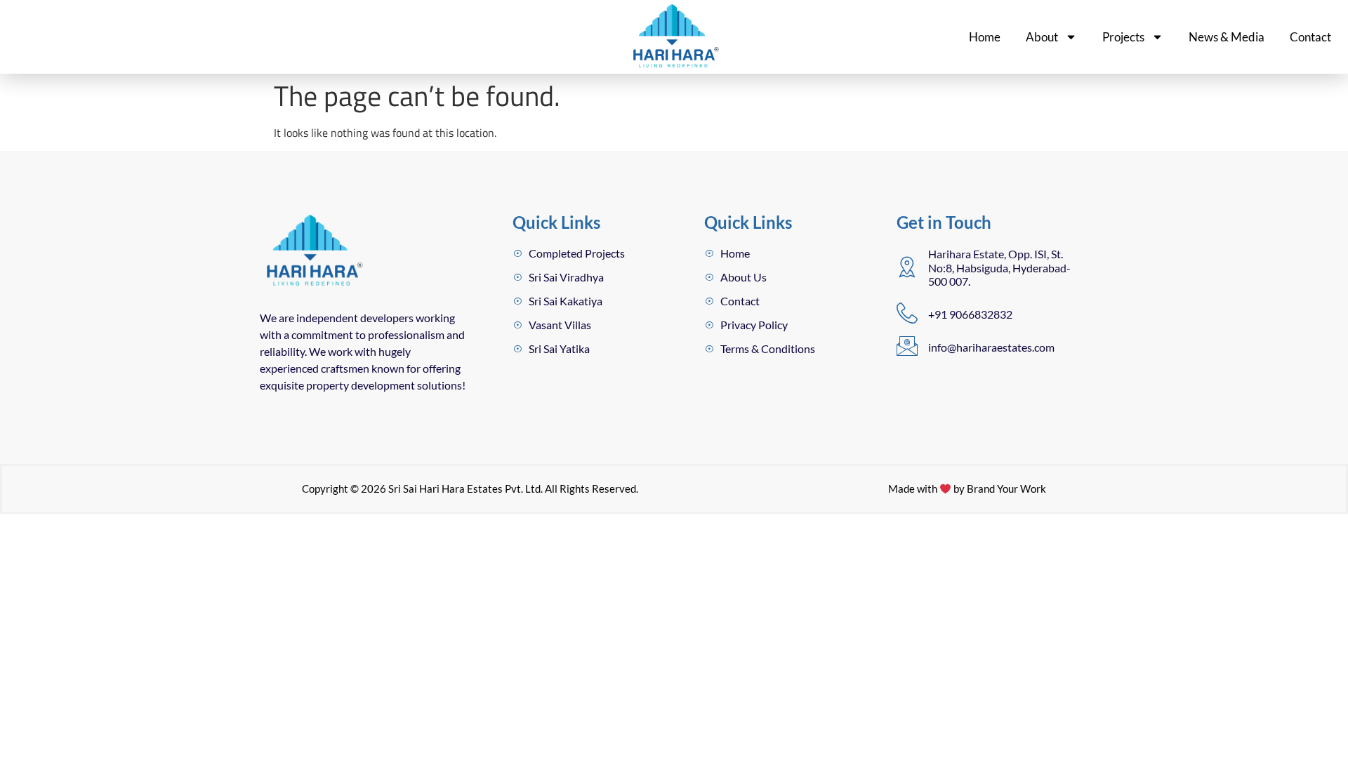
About (1042, 36)
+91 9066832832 (970, 314)
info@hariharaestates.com (991, 347)
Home (984, 36)
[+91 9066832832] (907, 313)
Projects (1123, 36)
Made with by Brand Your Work (967, 488)
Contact (1310, 36)
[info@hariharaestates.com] (907, 346)
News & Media (1226, 36)
